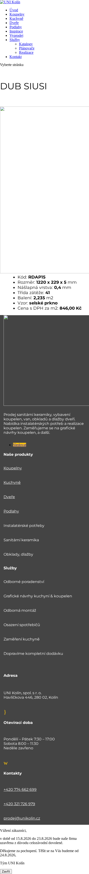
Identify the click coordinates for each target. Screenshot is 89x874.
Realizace (26, 52)
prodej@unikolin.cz (22, 818)
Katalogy (26, 44)
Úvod (13, 10)
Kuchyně (16, 18)
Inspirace (16, 31)
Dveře (14, 23)
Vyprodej (16, 35)
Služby (14, 40)
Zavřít (6, 871)
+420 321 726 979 (19, 804)
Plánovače (26, 48)
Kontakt (15, 57)
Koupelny (16, 14)
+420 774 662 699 (20, 789)
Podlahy (15, 27)
